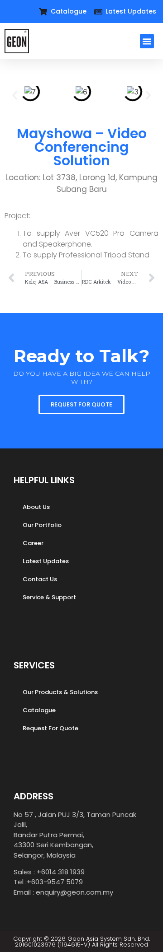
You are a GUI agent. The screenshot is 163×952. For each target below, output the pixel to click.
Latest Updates (46, 561)
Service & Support (49, 597)
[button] (147, 41)
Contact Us (40, 579)
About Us (36, 507)
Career (33, 543)
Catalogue (39, 710)
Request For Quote (50, 728)
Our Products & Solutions (60, 692)
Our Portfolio (42, 525)
